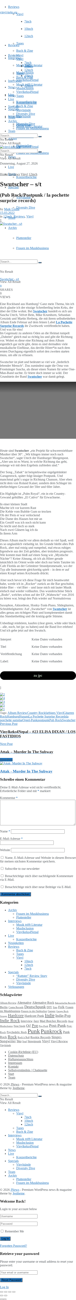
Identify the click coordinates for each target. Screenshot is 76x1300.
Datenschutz (16, 1055)
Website (5, 850)
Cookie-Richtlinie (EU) (23, 1052)
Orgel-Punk (29, 720)
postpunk (43, 720)
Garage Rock (62, 1011)
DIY (49, 1007)
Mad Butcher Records (53, 1021)
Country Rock (36, 713)
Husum (23, 716)
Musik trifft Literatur (29, 84)
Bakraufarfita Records (65, 1003)
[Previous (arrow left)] (1, 1295)
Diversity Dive (25, 207)
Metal (70, 1021)
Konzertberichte (26, 177)
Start (11, 1074)
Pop (35, 1025)
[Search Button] (40, 262)
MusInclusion (25, 88)
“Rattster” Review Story (31, 976)
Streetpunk (34, 1041)
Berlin (4, 1007)
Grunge (3, 1016)
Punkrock (51, 1031)
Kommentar (9, 798)
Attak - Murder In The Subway (26, 771)
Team (11, 131)
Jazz (36, 1021)
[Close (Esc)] (1, 1291)
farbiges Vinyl (54, 713)
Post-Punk (57, 1025)
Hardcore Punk (34, 1016)
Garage (52, 1011)
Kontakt (13, 1066)
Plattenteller (23, 238)
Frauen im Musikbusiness (32, 248)
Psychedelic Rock (17, 1032)
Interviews (14, 58)
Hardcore (16, 1015)
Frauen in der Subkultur (34, 1011)
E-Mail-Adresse (11, 838)
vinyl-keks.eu (8, 12)
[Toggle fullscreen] (9, 1291)
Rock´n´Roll (24, 1037)
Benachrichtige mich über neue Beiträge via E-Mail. (38, 887)
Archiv (12, 228)
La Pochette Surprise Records (47, 716)
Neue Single (19, 1026)
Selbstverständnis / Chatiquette (27, 1070)
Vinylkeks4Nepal (27, 146)
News (12, 87)
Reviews (13, 7)
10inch (28, 28)
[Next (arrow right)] (5, 1295)
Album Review (17, 713)
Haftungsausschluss (20, 1059)
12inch (28, 36)
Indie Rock (10, 1020)
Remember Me (14, 1231)
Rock (12, 1037)
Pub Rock (55, 720)
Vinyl (19, 14)
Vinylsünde (23, 116)
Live (11, 167)
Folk (61, 1007)
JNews (15, 1084)
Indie (50, 1015)
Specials (13, 106)
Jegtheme (19, 1088)
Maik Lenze (11, 209)
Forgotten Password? (13, 1245)
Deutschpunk (35, 1007)
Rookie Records (40, 1037)
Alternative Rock (43, 1002)
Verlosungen (16, 986)
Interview (27, 1021)
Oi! (28, 1026)
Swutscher (68, 720)
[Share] (5, 1291)
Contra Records (16, 1007)
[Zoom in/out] (13, 1291)
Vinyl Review (59, 1041)
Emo (55, 1007)
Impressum (15, 1063)
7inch (27, 21)
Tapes (20, 43)
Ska (19, 1041)
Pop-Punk (43, 1026)
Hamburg (13, 716)
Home (4, 174)
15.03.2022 (7, 213)
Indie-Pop (63, 1015)
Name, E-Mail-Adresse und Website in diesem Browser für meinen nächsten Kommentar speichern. (38, 859)
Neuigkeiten (16, 943)
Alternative (24, 1002)
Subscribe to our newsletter (22, 868)
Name (5, 831)
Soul (24, 1041)
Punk (34, 1031)
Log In (4, 1287)
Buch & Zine (24, 50)
